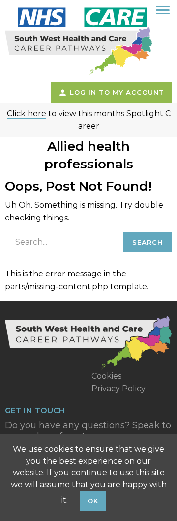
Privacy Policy (118, 388)
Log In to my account (115, 92)
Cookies (106, 376)
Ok (93, 501)
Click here (26, 113)
